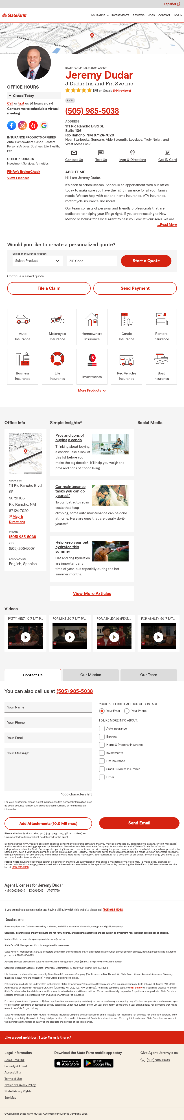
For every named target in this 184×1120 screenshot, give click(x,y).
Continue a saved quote (25, 276)
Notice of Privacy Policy (20, 1085)
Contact (164, 15)
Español (170, 4)
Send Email (139, 823)
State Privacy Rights (17, 1091)
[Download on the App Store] (67, 1063)
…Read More (167, 224)
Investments (120, 15)
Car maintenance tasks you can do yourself (70, 491)
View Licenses (18, 178)
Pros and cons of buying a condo (69, 437)
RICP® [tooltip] (70, 100)
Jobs (151, 15)
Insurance (98, 15)
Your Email (15, 738)
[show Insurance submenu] (107, 15)
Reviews (139, 15)
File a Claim (49, 288)
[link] (14, 15)
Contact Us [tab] (32, 675)
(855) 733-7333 (20, 867)
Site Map (10, 1097)
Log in (178, 15)
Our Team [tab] (148, 675)
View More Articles (92, 593)
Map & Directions (17, 519)
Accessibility (12, 1072)
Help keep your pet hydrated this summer (71, 546)
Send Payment (135, 288)
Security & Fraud (15, 1066)
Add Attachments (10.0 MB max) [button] (48, 824)
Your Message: (18, 753)
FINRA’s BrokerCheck (23, 172)
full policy (136, 987)
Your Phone (16, 722)
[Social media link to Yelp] (33, 125)
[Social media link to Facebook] (11, 125)
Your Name (15, 707)
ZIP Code (76, 261)
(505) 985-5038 (92, 111)
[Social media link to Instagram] (22, 125)
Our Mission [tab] (90, 675)
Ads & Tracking (14, 1060)
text (21, 103)
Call (10, 103)
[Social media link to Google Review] (43, 125)
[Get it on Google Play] (98, 1063)
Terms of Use (13, 1078)
